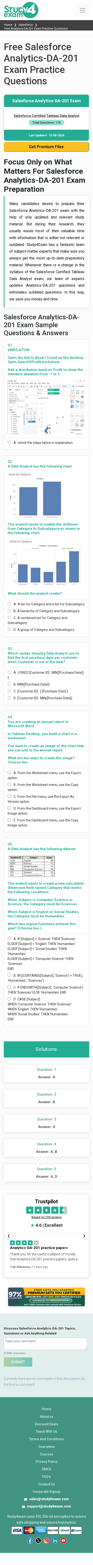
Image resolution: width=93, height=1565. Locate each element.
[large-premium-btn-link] (46, 1297)
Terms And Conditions (46, 1439)
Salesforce (26, 25)
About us (46, 1416)
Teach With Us (46, 1431)
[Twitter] (38, 1540)
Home (8, 25)
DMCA (46, 1469)
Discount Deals (46, 1424)
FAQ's (46, 1477)
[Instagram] (47, 1540)
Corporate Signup (46, 1492)
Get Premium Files (46, 146)
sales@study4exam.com (49, 1499)
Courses (46, 1454)
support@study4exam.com (49, 1506)
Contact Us (46, 1484)
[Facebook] (30, 1540)
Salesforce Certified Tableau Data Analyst (46, 116)
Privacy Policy (47, 1461)
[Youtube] (63, 1540)
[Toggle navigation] (82, 10)
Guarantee (46, 1447)
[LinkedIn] (55, 1540)
